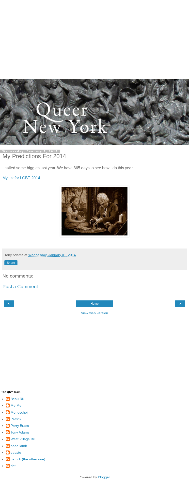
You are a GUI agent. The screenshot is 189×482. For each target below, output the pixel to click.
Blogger (104, 477)
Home (95, 303)
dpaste (16, 452)
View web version (94, 313)
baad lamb (19, 446)
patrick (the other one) (28, 459)
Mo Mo (16, 405)
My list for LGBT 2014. (21, 178)
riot (13, 466)
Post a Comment (20, 286)
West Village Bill (23, 439)
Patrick (16, 419)
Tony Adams (20, 432)
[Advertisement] (94, 41)
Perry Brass (20, 426)
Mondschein (20, 412)
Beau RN (18, 399)
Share (11, 262)
